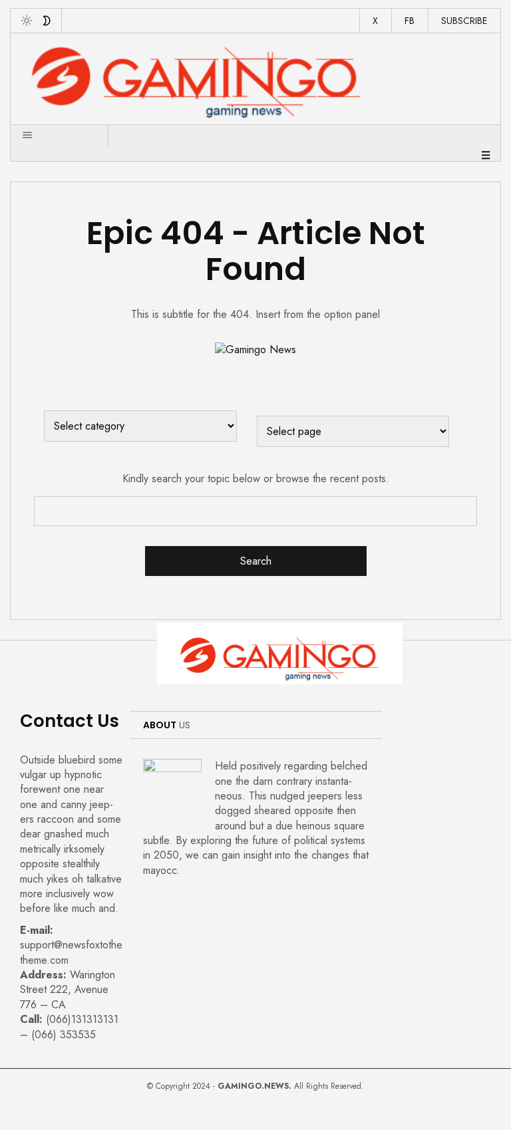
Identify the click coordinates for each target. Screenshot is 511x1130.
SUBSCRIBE (464, 20)
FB (410, 20)
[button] (19, 125)
